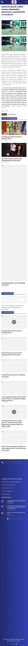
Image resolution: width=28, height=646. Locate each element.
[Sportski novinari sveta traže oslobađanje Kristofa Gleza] (14, 150)
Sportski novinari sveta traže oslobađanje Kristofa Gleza (12, 160)
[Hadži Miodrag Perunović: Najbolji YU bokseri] (14, 223)
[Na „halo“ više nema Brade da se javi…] (4, 514)
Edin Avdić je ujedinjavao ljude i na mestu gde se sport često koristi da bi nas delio (14, 448)
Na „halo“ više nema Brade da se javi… (16, 513)
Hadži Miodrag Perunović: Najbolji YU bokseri (13, 284)
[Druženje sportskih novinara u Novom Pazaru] (14, 128)
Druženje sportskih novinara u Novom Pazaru (12, 138)
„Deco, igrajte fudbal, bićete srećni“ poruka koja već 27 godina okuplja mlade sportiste (14, 399)
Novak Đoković (11, 114)
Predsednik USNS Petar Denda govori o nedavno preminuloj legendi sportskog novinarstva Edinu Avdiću (12, 423)
